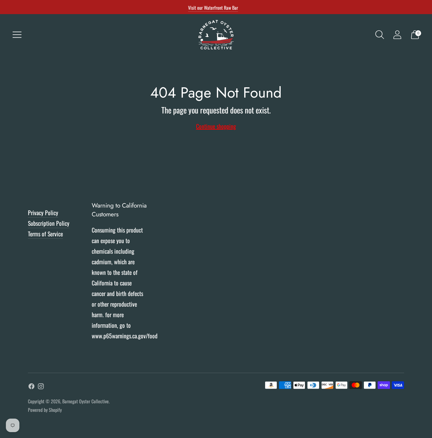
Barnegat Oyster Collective (85, 401)
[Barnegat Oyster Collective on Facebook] (31, 387)
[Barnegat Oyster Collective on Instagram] (40, 387)
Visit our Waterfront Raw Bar (213, 7)
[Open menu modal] (17, 34)
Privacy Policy (43, 212)
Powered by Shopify (45, 409)
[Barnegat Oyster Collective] (216, 34)
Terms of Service (45, 233)
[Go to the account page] (397, 34)
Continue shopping (216, 126)
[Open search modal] (379, 34)
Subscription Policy (48, 223)
